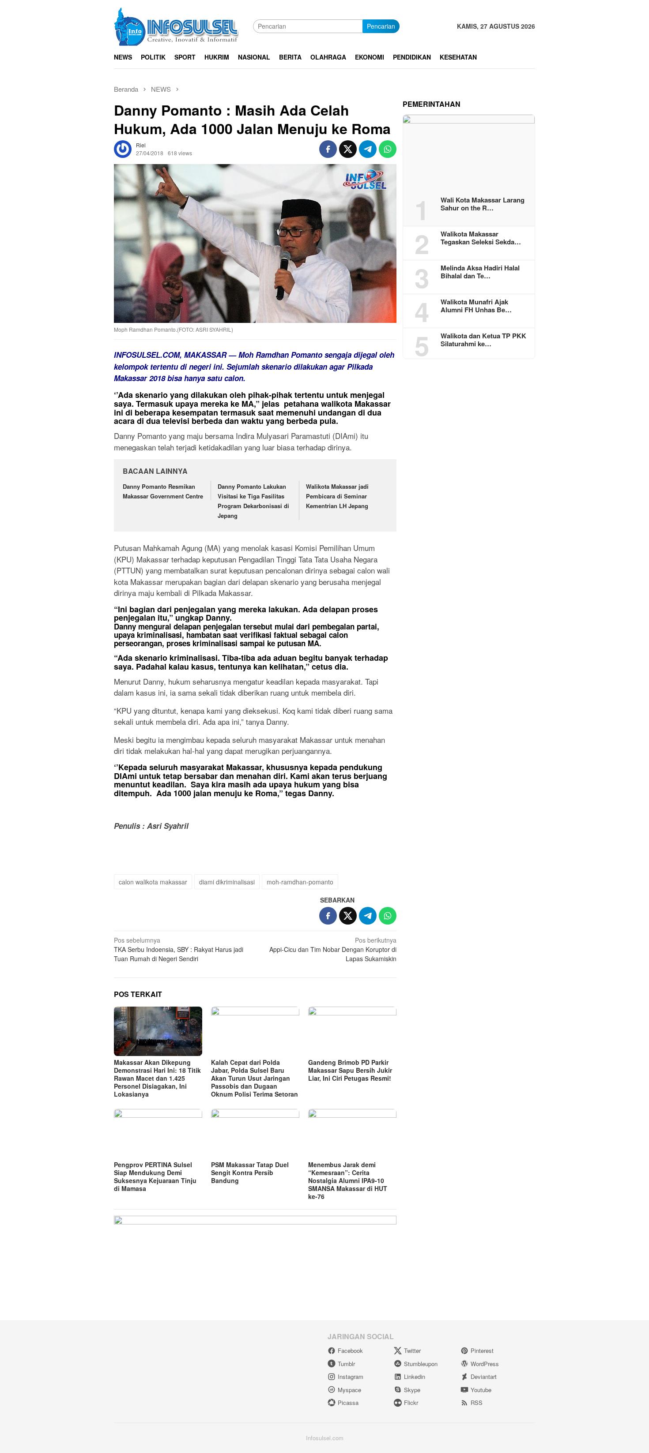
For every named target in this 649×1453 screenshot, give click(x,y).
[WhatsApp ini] (387, 149)
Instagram (350, 1376)
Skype (412, 1390)
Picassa (348, 1402)
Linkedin (414, 1376)
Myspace (349, 1390)
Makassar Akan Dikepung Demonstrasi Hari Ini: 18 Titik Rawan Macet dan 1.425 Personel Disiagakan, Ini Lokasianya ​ (157, 1078)
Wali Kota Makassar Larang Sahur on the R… (482, 203)
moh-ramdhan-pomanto (300, 881)
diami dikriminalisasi (227, 881)
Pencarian (381, 26)
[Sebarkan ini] (328, 149)
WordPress (485, 1363)
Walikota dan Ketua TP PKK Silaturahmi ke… (483, 339)
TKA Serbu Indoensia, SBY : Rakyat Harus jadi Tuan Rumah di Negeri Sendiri (178, 949)
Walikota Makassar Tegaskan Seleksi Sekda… (481, 237)
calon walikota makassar (153, 881)
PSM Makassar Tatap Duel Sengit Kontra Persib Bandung (250, 1172)
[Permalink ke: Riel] (123, 147)
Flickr (411, 1402)
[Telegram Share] (368, 149)
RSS (477, 1402)
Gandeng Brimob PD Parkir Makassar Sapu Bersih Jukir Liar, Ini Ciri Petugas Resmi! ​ (350, 1070)
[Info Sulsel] (176, 25)
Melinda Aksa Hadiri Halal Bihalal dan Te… (480, 271)
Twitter (412, 1350)
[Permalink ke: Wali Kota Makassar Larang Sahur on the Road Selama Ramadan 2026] (469, 152)
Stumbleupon (421, 1363)
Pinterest (482, 1350)
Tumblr (346, 1363)
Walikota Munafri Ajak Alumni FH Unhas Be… (476, 305)
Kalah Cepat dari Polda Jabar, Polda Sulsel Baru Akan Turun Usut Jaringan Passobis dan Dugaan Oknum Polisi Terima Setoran (254, 1078)
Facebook (350, 1350)
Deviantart (484, 1376)
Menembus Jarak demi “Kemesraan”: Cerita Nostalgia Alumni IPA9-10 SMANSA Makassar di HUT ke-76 (347, 1180)
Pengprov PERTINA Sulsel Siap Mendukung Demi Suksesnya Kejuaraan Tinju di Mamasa (155, 1176)
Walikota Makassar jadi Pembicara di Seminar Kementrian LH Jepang (337, 496)
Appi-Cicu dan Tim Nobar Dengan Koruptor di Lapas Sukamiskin (332, 949)
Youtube (481, 1390)
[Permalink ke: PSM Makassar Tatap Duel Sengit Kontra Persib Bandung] (255, 1133)
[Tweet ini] (348, 149)
